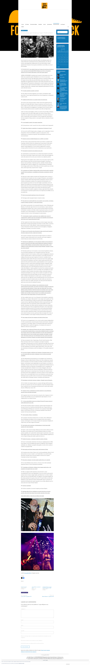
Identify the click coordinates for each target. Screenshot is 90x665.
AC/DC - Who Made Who (63, 104)
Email (22, 625)
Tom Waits (62, 100)
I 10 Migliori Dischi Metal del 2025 (63, 99)
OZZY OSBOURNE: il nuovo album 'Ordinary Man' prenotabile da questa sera (63, 89)
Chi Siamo (27, 24)
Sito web (22, 630)
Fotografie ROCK (27, 573)
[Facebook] (68, 27)
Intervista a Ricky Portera (63, 75)
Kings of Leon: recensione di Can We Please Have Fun (63, 80)
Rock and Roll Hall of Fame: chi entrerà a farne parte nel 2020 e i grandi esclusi (63, 107)
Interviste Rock (56, 24)
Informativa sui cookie (21, 663)
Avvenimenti (49, 24)
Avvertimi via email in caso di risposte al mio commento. (32, 640)
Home (22, 24)
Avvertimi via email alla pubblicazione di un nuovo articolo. (33, 643)
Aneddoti (40, 24)
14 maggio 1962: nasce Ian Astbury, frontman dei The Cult (63, 85)
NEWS (22, 26)
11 (59, 57)
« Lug (58, 66)
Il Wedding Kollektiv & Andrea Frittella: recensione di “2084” (47, 587)
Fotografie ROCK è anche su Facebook (61, 38)
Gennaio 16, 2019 (24, 30)
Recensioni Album (33, 24)
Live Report (63, 24)
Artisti (44, 24)
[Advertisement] (45, 17)
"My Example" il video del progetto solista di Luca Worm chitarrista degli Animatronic (64, 94)
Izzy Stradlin (62, 77)
